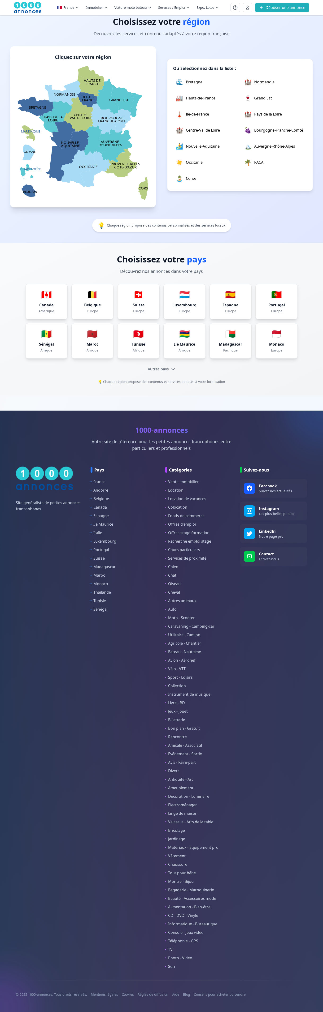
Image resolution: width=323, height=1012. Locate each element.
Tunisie (99, 600)
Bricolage (176, 830)
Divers (173, 770)
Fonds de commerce (186, 515)
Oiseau (174, 583)
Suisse (99, 558)
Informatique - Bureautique (192, 923)
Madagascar (104, 566)
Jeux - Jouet (178, 711)
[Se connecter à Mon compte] (235, 7)
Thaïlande (102, 592)
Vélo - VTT (177, 668)
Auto (172, 609)
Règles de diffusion (153, 994)
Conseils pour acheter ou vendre (220, 994)
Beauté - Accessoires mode (192, 898)
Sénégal (100, 609)
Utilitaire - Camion (184, 634)
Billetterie (176, 719)
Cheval (174, 592)
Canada (100, 507)
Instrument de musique (189, 694)
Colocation (177, 507)
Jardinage (176, 838)
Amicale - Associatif (185, 745)
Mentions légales (104, 994)
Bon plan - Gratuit (184, 728)
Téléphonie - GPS (183, 940)
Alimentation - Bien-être (189, 906)
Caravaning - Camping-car (191, 626)
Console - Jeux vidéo (186, 932)
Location (175, 490)
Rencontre (177, 736)
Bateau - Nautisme (184, 651)
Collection (177, 685)
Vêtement (177, 855)
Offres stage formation (189, 532)
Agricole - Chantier (184, 643)
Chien (173, 566)
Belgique (101, 498)
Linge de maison (182, 813)
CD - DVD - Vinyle (183, 915)
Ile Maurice (103, 524)
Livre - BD (176, 702)
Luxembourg (104, 541)
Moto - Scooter (181, 617)
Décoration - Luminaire (188, 796)
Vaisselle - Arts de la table (190, 821)
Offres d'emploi (182, 524)
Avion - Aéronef (182, 660)
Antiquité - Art (180, 779)
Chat (172, 575)
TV (170, 949)
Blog (186, 994)
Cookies (128, 994)
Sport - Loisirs (180, 677)
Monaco (100, 583)
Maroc (99, 575)
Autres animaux (182, 600)
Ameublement (180, 787)
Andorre (100, 490)
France (99, 481)
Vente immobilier (183, 481)
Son (171, 966)
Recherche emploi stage (189, 541)
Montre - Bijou (181, 881)
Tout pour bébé (182, 872)
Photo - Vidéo (180, 958)
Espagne (101, 515)
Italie (97, 532)
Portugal (101, 549)
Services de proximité (187, 558)
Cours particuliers (184, 549)
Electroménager (182, 804)
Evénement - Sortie (185, 753)
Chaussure (177, 864)
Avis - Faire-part (182, 762)
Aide (175, 994)
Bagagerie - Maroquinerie (191, 889)
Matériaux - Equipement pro (193, 847)
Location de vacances (187, 498)
